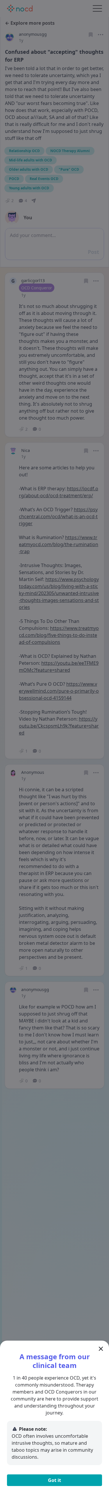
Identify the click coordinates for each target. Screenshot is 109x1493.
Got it (54, 1480)
